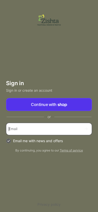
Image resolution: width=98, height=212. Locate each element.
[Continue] (86, 129)
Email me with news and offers (38, 141)
